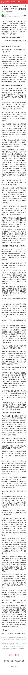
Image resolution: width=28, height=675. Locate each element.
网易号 (7, 2)
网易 (2, 2)
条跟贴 (13, 666)
